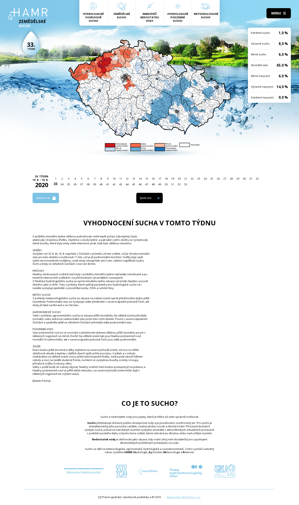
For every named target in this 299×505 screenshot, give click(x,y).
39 (94, 184)
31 (250, 178)
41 (107, 184)
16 (153, 178)
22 (192, 178)
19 (172, 178)
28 (231, 178)
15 (146, 178)
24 (205, 178)
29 (237, 178)
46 (140, 184)
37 (81, 184)
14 (140, 178)
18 (166, 178)
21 (185, 178)
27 (224, 178)
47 (146, 184)
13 (133, 178)
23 (198, 178)
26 (218, 178)
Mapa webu (174, 497)
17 (159, 178)
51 (172, 184)
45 (133, 184)
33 (55, 184)
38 (88, 184)
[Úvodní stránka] (28, 14)
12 (127, 178)
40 (101, 184)
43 (120, 184)
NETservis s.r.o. (191, 497)
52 (179, 184)
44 (127, 184)
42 (114, 184)
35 (68, 184)
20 (179, 178)
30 (244, 178)
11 (120, 178)
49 (159, 184)
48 (153, 184)
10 (114, 178)
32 (257, 178)
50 (166, 184)
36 (75, 184)
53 (185, 184)
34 (62, 184)
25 (211, 178)
